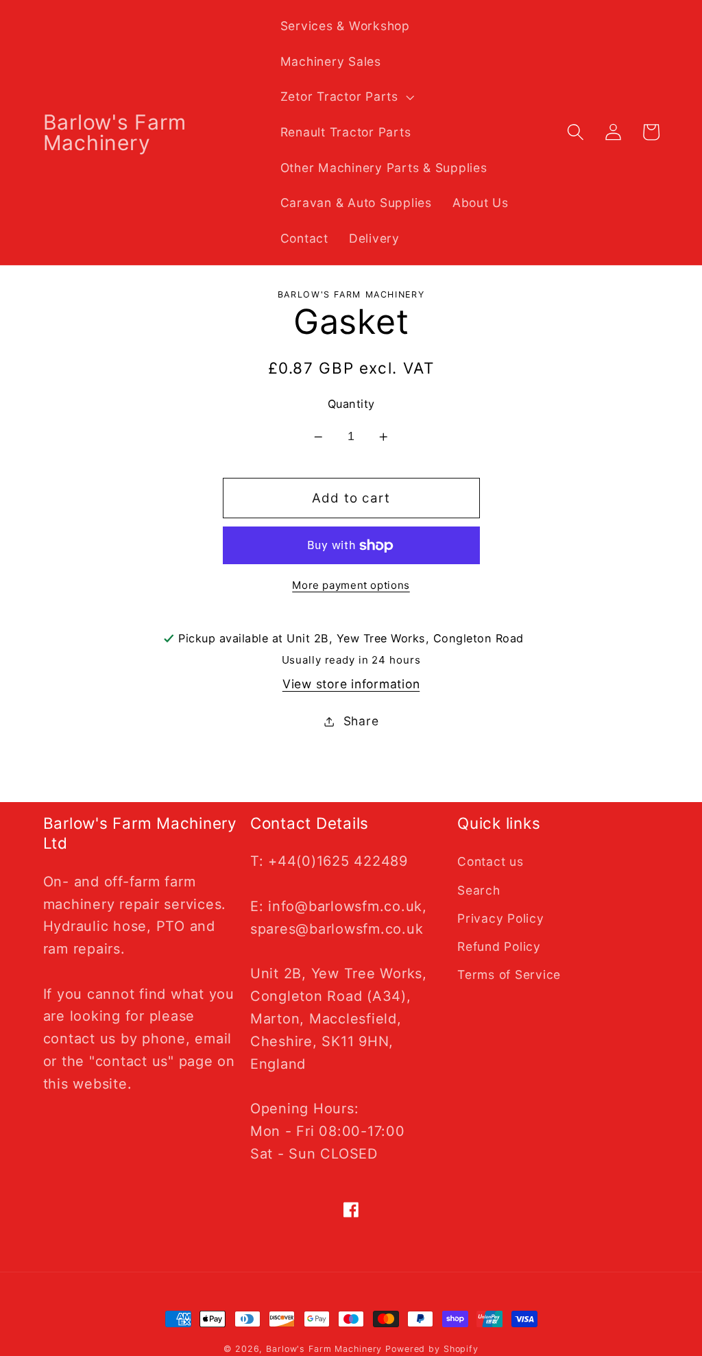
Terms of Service (509, 974)
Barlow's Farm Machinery (324, 1349)
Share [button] (361, 721)
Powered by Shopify (432, 1349)
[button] (346, 96)
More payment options (351, 585)
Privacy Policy (500, 918)
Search (478, 890)
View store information (351, 684)
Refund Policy (499, 946)
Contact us (490, 861)
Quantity (351, 404)
